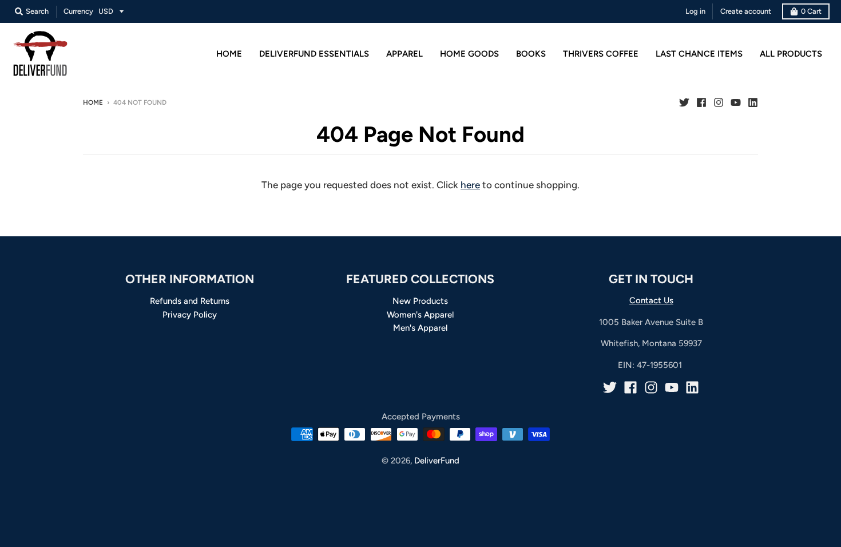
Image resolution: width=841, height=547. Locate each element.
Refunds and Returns (189, 301)
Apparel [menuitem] (404, 54)
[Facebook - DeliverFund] (701, 102)
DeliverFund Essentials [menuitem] (314, 54)
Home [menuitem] (229, 54)
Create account (745, 11)
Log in (695, 11)
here (470, 185)
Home (93, 102)
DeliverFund (436, 460)
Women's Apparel (420, 315)
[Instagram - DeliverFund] (718, 102)
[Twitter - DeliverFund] (684, 102)
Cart (811, 11)
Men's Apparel (420, 328)
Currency (78, 11)
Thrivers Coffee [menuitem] (600, 54)
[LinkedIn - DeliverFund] (753, 102)
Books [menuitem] (531, 54)
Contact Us (651, 300)
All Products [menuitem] (791, 54)
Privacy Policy (189, 315)
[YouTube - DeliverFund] (736, 102)
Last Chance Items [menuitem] (699, 54)
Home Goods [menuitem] (469, 54)
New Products (420, 301)
